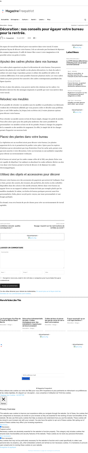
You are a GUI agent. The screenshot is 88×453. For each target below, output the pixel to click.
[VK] (80, 38)
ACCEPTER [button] (20, 395)
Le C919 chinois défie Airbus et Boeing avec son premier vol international (76, 63)
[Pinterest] (75, 38)
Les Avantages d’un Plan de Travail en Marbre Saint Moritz (10, 320)
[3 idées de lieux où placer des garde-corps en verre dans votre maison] (55, 309)
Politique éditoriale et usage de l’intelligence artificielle (44, 450)
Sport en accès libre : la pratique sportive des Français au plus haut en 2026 (78, 75)
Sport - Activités (72, 71)
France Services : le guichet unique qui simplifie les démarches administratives (77, 84)
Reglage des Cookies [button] (8, 395)
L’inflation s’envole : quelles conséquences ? (10, 227)
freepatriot (10, 38)
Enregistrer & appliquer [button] (8, 447)
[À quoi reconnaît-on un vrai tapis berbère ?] (77, 309)
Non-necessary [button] (5, 436)
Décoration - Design (6, 25)
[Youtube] (69, 4)
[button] (85, 19)
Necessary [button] (4, 425)
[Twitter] (66, 4)
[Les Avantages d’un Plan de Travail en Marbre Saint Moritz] (10, 309)
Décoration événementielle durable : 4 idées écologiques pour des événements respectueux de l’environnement (32, 322)
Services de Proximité (74, 81)
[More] (42, 215)
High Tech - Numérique (74, 100)
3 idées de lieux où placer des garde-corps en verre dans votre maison (54, 320)
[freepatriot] (2, 38)
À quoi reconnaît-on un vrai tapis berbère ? (76, 319)
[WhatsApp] (85, 38)
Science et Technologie (74, 90)
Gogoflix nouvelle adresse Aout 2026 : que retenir (76, 103)
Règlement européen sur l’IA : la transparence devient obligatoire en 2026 (77, 94)
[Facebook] (59, 4)
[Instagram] (63, 4)
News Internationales (72, 58)
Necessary (5, 427)
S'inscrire (26, 378)
